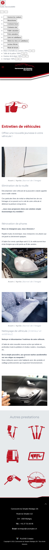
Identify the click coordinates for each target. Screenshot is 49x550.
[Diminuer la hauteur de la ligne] (23, 56)
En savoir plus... (12, 435)
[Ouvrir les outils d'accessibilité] (2, 2)
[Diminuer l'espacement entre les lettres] (16, 59)
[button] (3, 67)
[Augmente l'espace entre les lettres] (20, 59)
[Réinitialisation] (2, 12)
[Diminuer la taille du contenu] (29, 51)
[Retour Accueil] (24, 67)
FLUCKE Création (26, 539)
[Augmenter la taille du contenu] (33, 51)
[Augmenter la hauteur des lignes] (27, 56)
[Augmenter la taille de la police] (25, 53)
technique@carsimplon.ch (27, 529)
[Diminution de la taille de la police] (22, 53)
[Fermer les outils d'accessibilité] (6, 12)
